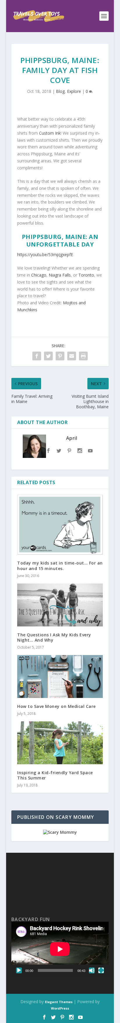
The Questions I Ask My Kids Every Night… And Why (54, 637)
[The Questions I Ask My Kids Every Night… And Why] (60, 604)
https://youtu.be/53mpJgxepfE (45, 254)
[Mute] (92, 970)
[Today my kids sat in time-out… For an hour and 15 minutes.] (60, 525)
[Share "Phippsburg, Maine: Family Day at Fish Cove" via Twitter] (48, 356)
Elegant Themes (59, 1002)
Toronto (86, 275)
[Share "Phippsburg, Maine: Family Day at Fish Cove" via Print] (83, 356)
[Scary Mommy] (60, 832)
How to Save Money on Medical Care (56, 706)
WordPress (60, 1008)
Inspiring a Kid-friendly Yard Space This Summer (55, 775)
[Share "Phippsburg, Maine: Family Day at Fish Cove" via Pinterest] (60, 356)
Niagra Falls (60, 275)
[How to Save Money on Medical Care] (60, 676)
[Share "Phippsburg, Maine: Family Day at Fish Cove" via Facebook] (37, 356)
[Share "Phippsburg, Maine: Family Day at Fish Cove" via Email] (71, 356)
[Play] (19, 970)
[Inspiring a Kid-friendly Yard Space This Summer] (60, 742)
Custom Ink (50, 133)
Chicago (38, 275)
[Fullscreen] (101, 970)
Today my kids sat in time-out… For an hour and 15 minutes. (60, 565)
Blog (60, 91)
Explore (74, 91)
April (71, 438)
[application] (60, 949)
